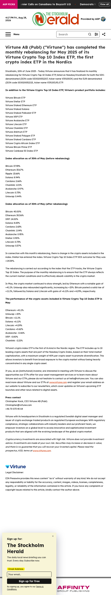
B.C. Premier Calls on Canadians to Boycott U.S (41, 4)
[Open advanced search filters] (96, 34)
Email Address (15, 569)
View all (104, 4)
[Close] (53, 536)
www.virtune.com (58, 382)
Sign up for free (29, 581)
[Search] (89, 34)
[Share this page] (104, 34)
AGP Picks (9, 4)
